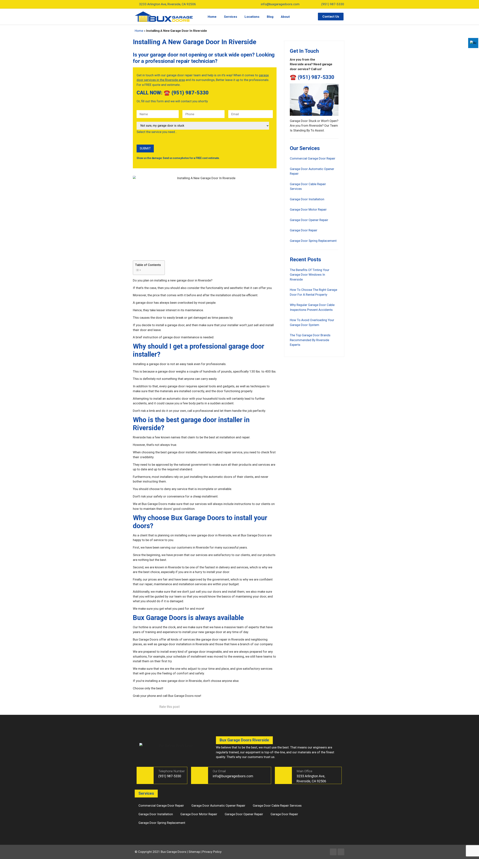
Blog (270, 17)
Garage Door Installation (307, 199)
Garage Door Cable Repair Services (277, 805)
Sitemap (194, 852)
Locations (252, 17)
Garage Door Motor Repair (308, 209)
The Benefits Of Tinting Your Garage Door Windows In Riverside (309, 274)
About (285, 17)
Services (230, 17)
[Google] (341, 852)
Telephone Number (171, 771)
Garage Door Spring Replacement (313, 241)
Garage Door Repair (303, 230)
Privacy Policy (212, 852)
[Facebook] (333, 852)
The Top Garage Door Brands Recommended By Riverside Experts (310, 340)
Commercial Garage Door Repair (312, 158)
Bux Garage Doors (173, 852)
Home (212, 17)
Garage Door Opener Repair (309, 220)
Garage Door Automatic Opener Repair (218, 805)
